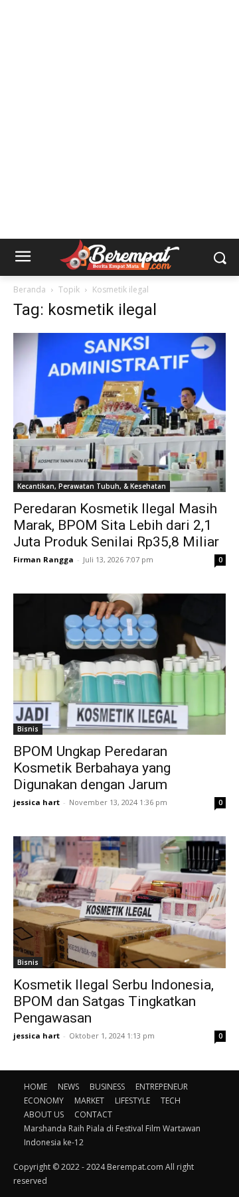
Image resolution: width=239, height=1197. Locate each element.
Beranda (29, 289)
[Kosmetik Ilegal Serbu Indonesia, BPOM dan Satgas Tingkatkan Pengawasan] (119, 902)
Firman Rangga (43, 559)
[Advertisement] (119, 119)
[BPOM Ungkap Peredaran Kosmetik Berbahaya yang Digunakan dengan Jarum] (119, 664)
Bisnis (28, 728)
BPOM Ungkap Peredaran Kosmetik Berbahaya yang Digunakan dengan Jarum (92, 767)
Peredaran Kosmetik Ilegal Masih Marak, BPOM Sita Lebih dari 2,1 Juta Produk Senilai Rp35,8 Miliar (116, 525)
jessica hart (36, 802)
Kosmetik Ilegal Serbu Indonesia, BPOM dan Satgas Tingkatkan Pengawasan (113, 1001)
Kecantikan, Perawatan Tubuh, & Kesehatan (91, 486)
